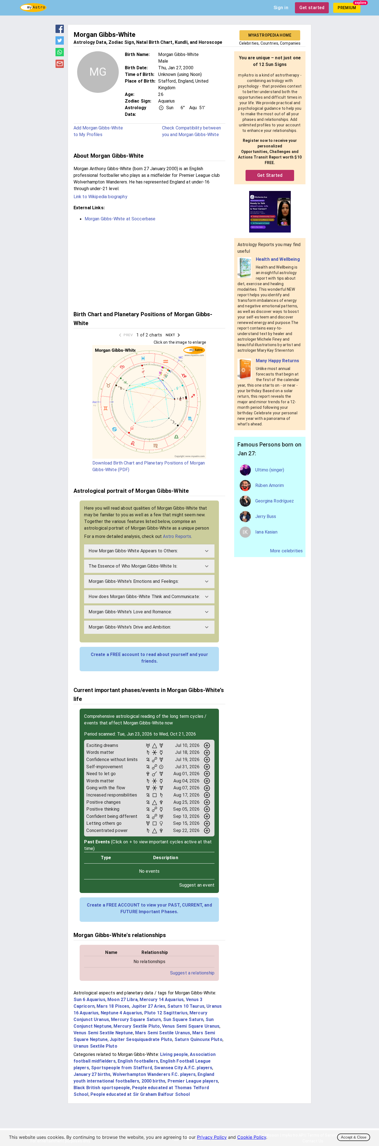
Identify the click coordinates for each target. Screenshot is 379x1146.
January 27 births (92, 1074)
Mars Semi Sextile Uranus (162, 1032)
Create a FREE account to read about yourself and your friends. (149, 658)
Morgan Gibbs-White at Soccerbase (120, 218)
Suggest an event (196, 885)
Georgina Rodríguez (274, 501)
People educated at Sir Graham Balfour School (140, 1094)
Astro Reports (177, 536)
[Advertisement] (149, 265)
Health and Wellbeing (278, 259)
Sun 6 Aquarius (89, 999)
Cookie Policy (251, 1137)
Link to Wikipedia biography (100, 196)
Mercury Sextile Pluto (136, 1026)
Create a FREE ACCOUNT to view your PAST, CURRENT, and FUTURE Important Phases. (149, 908)
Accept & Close (353, 1137)
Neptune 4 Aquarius (121, 1012)
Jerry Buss (265, 516)
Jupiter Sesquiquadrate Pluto (141, 1039)
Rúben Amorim (269, 485)
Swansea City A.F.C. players (183, 1067)
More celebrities (286, 550)
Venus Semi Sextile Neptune (103, 1032)
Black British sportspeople (102, 1087)
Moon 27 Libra (122, 999)
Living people (174, 1054)
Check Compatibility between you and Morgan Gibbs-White (191, 131)
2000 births (154, 1081)
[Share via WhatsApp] (59, 54)
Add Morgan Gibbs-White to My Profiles (98, 131)
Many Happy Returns (277, 360)
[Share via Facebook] (59, 31)
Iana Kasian (266, 532)
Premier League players (193, 1081)
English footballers (138, 1061)
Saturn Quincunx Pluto (199, 1039)
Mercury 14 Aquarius (162, 999)
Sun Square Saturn (183, 1019)
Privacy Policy (212, 1137)
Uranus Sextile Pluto (95, 1046)
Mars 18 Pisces (113, 1006)
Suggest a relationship (192, 973)
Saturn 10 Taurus (185, 1006)
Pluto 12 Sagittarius (166, 1012)
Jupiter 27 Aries (148, 1006)
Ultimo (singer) (269, 470)
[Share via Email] (59, 66)
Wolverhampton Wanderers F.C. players (154, 1074)
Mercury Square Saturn (136, 1019)
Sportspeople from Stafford (121, 1067)
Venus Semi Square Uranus (191, 1026)
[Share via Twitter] (59, 43)
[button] (149, 551)
